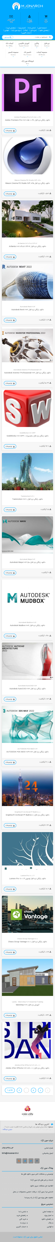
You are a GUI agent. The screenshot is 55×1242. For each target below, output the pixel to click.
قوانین (49, 1227)
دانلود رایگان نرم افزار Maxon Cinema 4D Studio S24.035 (27, 183)
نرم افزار (47, 44)
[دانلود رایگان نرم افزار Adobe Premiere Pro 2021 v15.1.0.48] (27, 92)
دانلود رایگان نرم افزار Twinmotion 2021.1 (27, 499)
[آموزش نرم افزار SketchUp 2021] (27, 977)
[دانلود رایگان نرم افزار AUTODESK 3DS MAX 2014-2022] (27, 724)
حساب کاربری (21, 1227)
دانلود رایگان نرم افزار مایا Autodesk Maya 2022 (27, 562)
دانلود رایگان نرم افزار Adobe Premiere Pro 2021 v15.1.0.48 (27, 120)
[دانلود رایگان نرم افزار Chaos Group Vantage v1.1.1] (27, 914)
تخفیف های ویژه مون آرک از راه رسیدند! (38, 1198)
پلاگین (36, 44)
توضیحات (9, 130)
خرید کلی (22, 1219)
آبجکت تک (9, 44)
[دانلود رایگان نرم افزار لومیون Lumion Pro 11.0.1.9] (27, 851)
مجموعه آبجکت (42, 53)
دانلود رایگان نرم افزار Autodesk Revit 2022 (27, 310)
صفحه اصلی (47, 1212)
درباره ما (23, 1223)
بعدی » (10, 1090)
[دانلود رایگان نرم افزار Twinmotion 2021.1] (27, 471)
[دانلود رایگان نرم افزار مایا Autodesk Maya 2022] (27, 534)
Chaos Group (9, 931)
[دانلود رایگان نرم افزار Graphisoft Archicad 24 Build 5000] (27, 787)
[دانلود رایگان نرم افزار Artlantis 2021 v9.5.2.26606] (27, 218)
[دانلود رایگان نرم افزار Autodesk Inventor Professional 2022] (27, 345)
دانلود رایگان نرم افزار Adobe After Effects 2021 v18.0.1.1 (27, 1068)
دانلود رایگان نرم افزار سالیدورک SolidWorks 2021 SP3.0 (27, 436)
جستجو (7, 37)
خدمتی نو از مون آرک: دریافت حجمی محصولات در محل (33, 1192)
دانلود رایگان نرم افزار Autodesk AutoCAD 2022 (27, 689)
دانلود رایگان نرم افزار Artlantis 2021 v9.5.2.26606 (27, 246)
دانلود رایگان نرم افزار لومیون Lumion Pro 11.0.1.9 (27, 879)
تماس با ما (22, 1212)
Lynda (6, 994)
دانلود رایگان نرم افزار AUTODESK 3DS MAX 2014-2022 (27, 752)
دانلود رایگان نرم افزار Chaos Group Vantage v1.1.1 (27, 942)
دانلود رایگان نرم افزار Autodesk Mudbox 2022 (27, 625)
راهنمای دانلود (46, 1219)
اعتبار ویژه (48, 1215)
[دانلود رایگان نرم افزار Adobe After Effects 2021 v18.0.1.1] (27, 1040)
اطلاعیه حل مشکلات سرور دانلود (41, 1186)
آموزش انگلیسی (23, 44)
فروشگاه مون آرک (27, 62)
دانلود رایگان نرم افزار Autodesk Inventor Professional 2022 (27, 373)
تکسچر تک (27, 53)
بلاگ (50, 1223)
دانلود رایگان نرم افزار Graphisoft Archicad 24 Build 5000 (27, 815)
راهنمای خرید (21, 1215)
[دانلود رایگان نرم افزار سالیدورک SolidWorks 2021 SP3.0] (27, 408)
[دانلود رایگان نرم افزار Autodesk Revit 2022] (27, 282)
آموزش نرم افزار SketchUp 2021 (27, 1005)
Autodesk (7, 298)
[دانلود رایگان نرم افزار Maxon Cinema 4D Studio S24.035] (27, 155)
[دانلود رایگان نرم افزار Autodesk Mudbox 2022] (27, 598)
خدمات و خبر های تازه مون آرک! (41, 1180)
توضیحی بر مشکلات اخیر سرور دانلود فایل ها (37, 1174)
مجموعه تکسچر (13, 53)
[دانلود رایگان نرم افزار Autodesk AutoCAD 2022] (27, 661)
